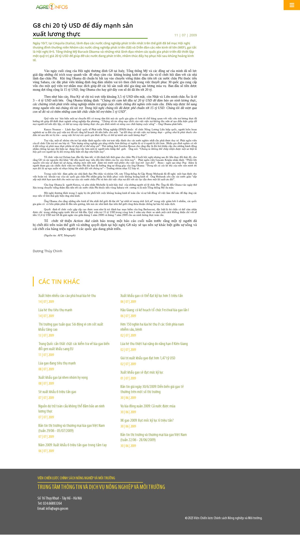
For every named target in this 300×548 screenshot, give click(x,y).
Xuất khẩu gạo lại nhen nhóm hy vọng (63, 378)
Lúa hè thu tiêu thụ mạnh (55, 310)
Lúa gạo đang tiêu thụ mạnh (57, 363)
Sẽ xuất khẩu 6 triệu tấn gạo (57, 392)
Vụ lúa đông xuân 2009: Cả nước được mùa (147, 406)
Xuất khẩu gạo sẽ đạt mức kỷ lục (141, 373)
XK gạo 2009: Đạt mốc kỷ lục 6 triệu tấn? (147, 421)
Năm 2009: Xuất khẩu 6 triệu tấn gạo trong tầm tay (72, 445)
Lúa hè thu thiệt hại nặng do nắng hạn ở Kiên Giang (154, 344)
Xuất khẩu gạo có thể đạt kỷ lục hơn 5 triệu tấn (151, 296)
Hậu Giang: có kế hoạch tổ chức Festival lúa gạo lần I (154, 310)
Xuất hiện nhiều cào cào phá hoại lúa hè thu (67, 296)
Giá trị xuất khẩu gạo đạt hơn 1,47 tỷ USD (147, 358)
